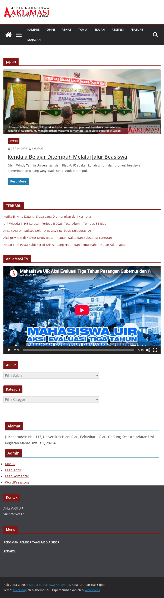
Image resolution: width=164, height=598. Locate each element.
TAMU (82, 30)
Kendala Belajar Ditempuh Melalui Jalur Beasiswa (67, 156)
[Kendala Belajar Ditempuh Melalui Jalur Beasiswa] (82, 101)
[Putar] (9, 350)
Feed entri (13, 470)
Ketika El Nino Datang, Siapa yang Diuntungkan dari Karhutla (47, 216)
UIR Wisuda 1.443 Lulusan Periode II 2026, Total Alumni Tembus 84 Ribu (55, 224)
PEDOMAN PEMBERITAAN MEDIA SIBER (31, 542)
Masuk (10, 464)
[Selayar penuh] (155, 350)
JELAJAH (99, 30)
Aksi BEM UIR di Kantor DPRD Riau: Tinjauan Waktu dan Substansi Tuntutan (57, 238)
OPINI (51, 30)
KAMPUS (33, 30)
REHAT (66, 30)
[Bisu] (148, 350)
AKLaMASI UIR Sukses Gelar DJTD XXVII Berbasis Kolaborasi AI (47, 231)
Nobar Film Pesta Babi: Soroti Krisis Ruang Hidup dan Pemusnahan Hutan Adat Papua (64, 245)
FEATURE (136, 30)
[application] (82, 310)
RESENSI (118, 30)
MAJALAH (34, 40)
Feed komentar (17, 476)
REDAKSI (9, 551)
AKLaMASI (38, 148)
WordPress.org (17, 482)
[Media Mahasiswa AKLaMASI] (8, 35)
